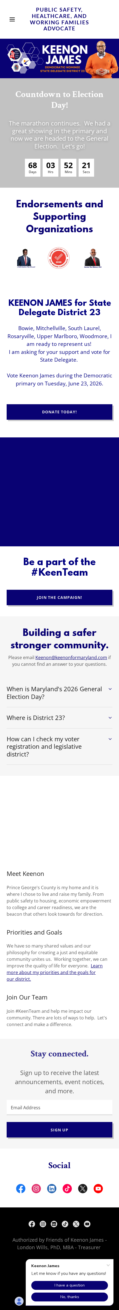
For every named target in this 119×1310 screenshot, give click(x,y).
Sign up (59, 1129)
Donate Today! (59, 411)
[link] (59, 29)
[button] (14, 19)
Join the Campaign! (59, 597)
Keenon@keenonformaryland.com (71, 657)
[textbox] (59, 1107)
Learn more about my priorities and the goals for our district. (55, 972)
